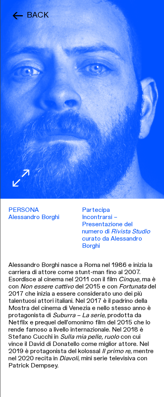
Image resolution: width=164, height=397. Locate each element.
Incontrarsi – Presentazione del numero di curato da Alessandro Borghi (116, 232)
